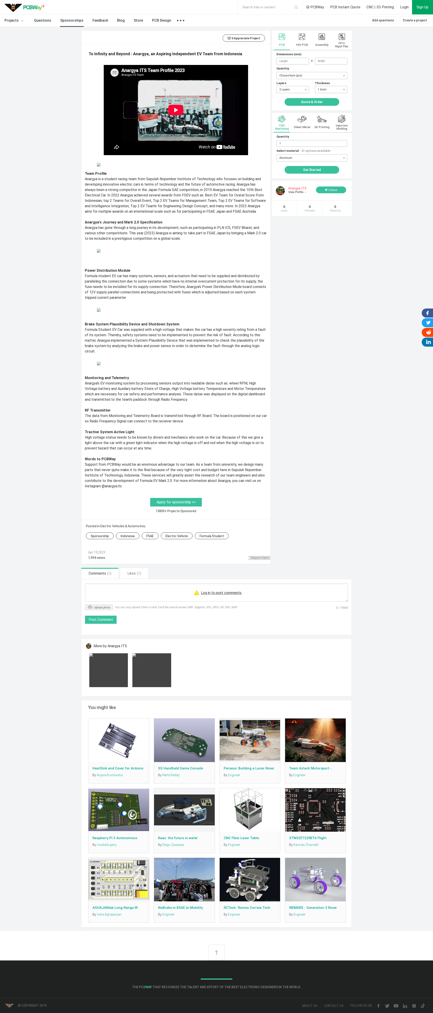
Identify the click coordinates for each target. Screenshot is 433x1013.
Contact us (333, 1006)
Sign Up (422, 7)
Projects (12, 20)
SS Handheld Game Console (180, 768)
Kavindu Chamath (306, 845)
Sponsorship (100, 536)
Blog (121, 20)
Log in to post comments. (221, 593)
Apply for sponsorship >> (176, 502)
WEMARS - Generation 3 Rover (313, 908)
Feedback (100, 20)
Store (138, 20)
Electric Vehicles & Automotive (122, 526)
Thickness (322, 83)
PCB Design (161, 20)
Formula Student (212, 536)
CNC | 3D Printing (380, 7)
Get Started (312, 170)
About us (309, 1006)
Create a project (415, 20)
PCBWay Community (26, 7)
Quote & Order (312, 102)
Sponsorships (71, 20)
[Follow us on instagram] (414, 1006)
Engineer (234, 775)
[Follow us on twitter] (387, 1006)
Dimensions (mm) (289, 54)
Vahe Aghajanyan (109, 914)
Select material (303, 150)
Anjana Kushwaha (110, 775)
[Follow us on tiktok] (423, 1006)
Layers (281, 83)
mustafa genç (107, 845)
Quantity (282, 68)
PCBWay (316, 7)
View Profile (296, 192)
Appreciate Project (246, 38)
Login (404, 7)
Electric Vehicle (177, 536)
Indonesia (128, 536)
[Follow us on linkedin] (405, 1006)
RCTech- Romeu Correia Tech (247, 908)
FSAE (150, 536)
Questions (42, 20)
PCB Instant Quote (345, 7)
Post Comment (101, 619)
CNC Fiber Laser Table (241, 838)
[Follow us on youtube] (396, 1006)
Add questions (383, 20)
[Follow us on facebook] (378, 1006)
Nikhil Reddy (171, 775)
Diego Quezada (173, 845)
